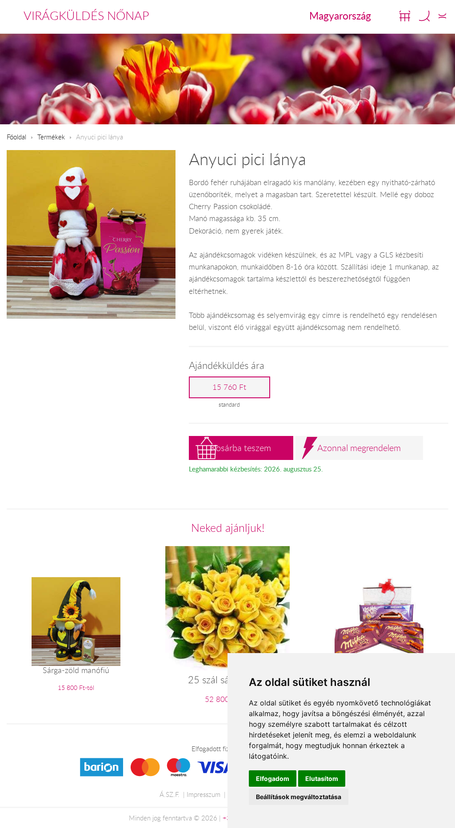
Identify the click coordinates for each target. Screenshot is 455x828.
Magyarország (340, 15)
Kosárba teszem (241, 448)
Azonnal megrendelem (359, 448)
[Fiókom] (442, 16)
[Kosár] (404, 16)
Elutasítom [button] (321, 778)
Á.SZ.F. (170, 794)
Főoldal (16, 136)
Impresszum (203, 794)
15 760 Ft (229, 387)
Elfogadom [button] (272, 778)
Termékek (51, 136)
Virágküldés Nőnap (86, 16)
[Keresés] (424, 16)
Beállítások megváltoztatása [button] (298, 796)
